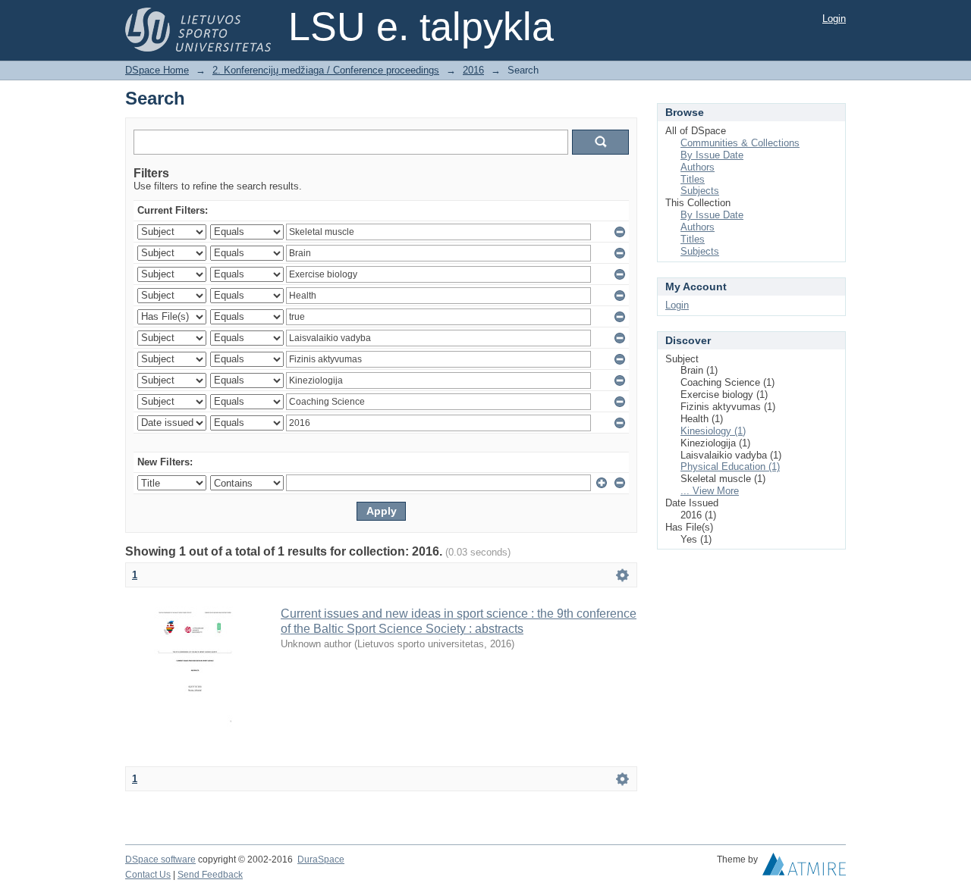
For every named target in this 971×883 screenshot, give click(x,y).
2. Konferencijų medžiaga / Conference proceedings (325, 70)
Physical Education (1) (730, 466)
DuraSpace (320, 859)
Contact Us (148, 874)
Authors (697, 167)
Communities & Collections (740, 143)
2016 (473, 70)
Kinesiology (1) (713, 431)
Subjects (699, 190)
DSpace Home (157, 70)
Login (834, 18)
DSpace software (160, 859)
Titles (692, 179)
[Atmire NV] (804, 868)
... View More (709, 490)
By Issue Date (711, 155)
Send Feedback (210, 874)
